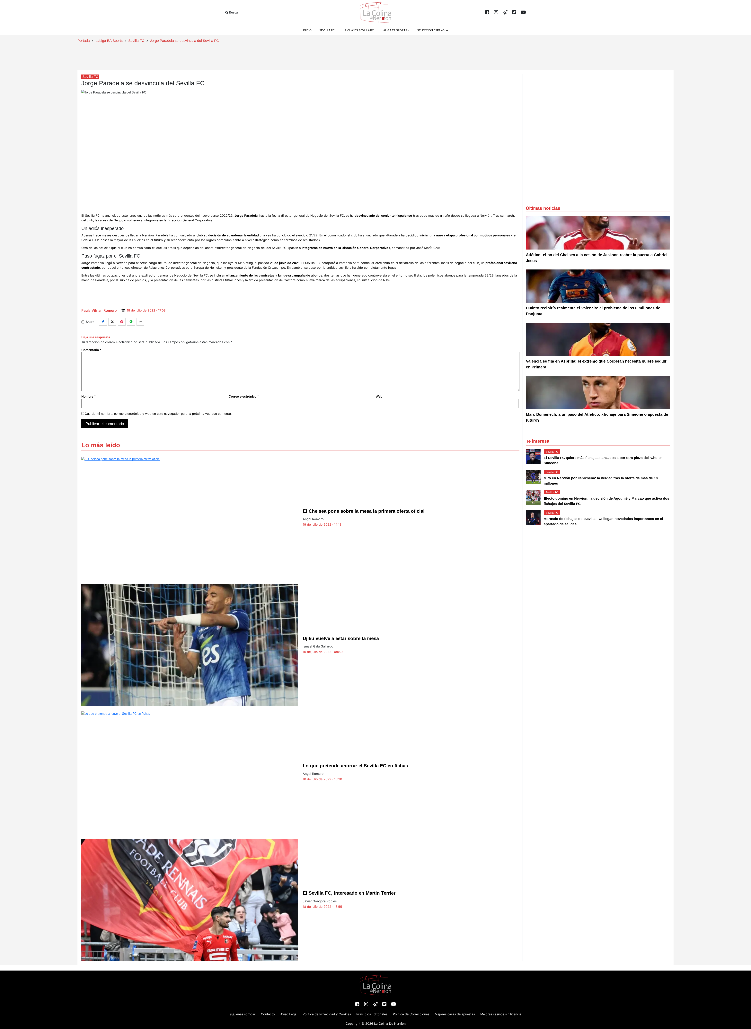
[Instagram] (496, 12)
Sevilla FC (136, 41)
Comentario (91, 350)
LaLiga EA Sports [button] (394, 30)
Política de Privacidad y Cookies (327, 1014)
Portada (83, 41)
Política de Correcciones (411, 1014)
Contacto (268, 1014)
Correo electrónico (244, 396)
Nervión (148, 235)
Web (379, 396)
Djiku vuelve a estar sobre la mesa (341, 638)
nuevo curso (210, 215)
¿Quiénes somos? (242, 1014)
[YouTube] (523, 12)
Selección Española (432, 30)
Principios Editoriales (371, 1014)
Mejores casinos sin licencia (500, 1014)
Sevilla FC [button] (327, 30)
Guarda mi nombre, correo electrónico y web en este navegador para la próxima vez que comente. (158, 414)
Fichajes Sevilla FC (359, 30)
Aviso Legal (288, 1014)
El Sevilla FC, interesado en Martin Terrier (349, 893)
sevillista (345, 267)
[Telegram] (505, 12)
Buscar (233, 12)
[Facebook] (487, 12)
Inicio (307, 30)
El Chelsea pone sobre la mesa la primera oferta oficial (364, 511)
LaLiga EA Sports (109, 41)
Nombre (88, 396)
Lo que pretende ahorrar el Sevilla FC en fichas (355, 765)
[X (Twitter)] (514, 12)
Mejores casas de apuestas (455, 1014)
